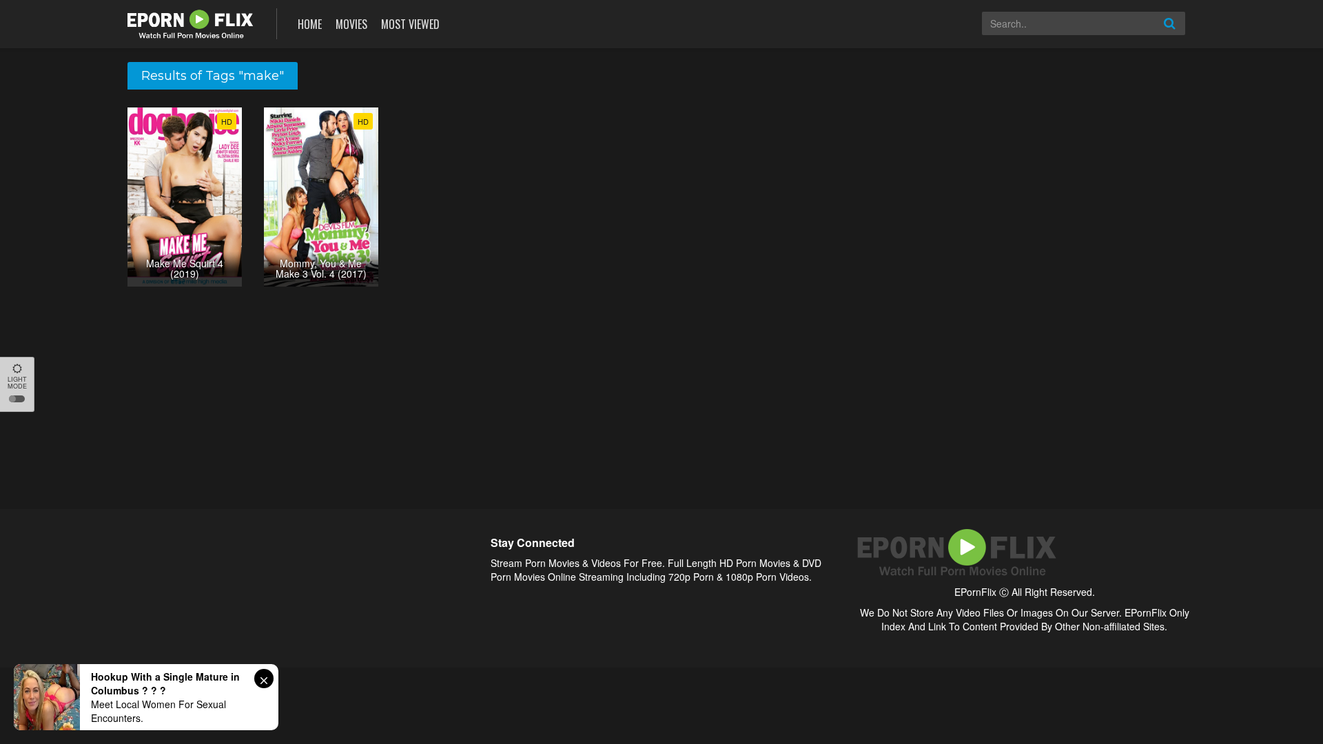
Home (310, 24)
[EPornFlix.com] (191, 22)
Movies (351, 24)
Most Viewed (410, 24)
